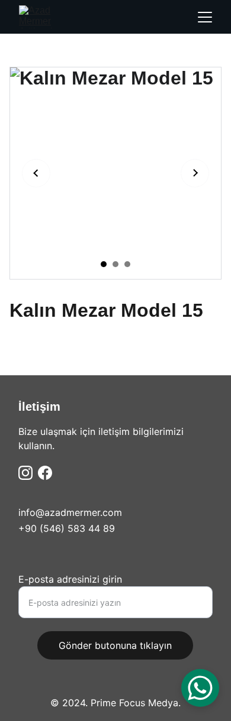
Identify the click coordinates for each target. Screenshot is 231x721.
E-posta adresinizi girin (70, 579)
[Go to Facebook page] (45, 473)
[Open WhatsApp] (200, 688)
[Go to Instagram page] (25, 473)
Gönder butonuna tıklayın (115, 645)
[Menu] (205, 17)
